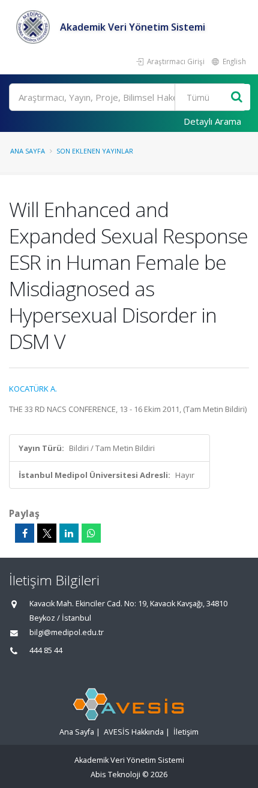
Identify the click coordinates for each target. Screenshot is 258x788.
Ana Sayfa (27, 150)
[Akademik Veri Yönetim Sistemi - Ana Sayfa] (34, 27)
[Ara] (236, 97)
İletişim (186, 732)
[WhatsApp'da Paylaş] (91, 533)
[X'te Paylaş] (46, 533)
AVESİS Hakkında (134, 732)
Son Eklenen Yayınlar (94, 150)
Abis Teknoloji (115, 774)
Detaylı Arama (212, 121)
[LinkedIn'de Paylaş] (69, 533)
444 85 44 (45, 650)
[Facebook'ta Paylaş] (24, 533)
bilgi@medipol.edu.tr (66, 632)
